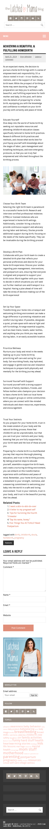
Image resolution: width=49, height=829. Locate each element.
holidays (34, 744)
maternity (28, 747)
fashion (5, 741)
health (39, 740)
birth (17, 534)
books (11, 732)
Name (6, 595)
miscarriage (14, 750)
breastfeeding (25, 732)
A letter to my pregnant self (22, 509)
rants (19, 760)
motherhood (13, 753)
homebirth (8, 538)
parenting (11, 756)
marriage (20, 746)
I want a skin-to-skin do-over (22, 506)
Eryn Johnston (26, 57)
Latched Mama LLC (28, 824)
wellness (31, 763)
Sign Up (34, 695)
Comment (8, 567)
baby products (13, 729)
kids (40, 743)
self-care (14, 762)
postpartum (28, 757)
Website (7, 615)
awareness (16, 726)
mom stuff (28, 749)
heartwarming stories (16, 743)
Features (8, 543)
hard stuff (27, 740)
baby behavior (32, 726)
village (23, 762)
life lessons (9, 746)
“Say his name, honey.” (19, 519)
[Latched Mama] (24, 5)
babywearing (27, 729)
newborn (27, 754)
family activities (32, 737)
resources (34, 760)
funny (16, 740)
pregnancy (19, 538)
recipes (25, 761)
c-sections (12, 735)
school (6, 763)
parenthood (34, 754)
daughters (13, 738)
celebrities (22, 735)
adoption (6, 727)
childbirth (25, 534)
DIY (19, 737)
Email (6, 605)
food (10, 741)
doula (34, 534)
